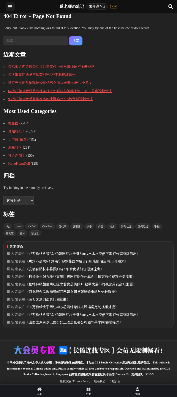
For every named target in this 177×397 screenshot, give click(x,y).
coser (18, 226)
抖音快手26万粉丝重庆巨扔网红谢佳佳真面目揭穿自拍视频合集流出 (80, 276)
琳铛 (157, 226)
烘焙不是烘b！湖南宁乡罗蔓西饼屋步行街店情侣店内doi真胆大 (77, 261)
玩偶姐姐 (143, 226)
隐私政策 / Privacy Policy (75, 381)
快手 (89, 226)
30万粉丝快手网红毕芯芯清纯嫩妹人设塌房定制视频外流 (72, 307)
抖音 (100, 226)
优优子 (62, 226)
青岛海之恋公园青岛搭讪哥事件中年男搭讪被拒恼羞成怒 (51, 67)
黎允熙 (35, 233)
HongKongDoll (19, 163)
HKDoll (32, 226)
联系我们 (99, 381)
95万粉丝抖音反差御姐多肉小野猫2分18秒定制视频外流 (50, 99)
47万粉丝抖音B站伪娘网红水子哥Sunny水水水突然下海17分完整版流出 (83, 254)
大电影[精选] (18, 139)
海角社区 (15, 147)
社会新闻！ (16, 155)
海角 (112, 226)
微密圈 (13, 123)
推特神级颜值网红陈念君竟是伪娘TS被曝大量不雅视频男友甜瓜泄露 (81, 284)
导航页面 (114, 381)
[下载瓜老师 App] (113, 7)
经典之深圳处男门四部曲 (48, 299)
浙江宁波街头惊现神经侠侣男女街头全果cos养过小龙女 (50, 83)
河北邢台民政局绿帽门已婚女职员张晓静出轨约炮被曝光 (72, 292)
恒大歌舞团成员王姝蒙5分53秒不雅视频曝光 (42, 75)
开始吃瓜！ (16, 131)
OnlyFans (47, 226)
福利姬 (10, 233)
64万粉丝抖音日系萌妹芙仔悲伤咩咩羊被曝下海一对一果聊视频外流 (60, 91)
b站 (8, 226)
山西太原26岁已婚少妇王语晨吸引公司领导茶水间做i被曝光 (74, 322)
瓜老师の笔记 (72, 6)
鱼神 (22, 233)
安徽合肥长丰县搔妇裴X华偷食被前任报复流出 (64, 269)
